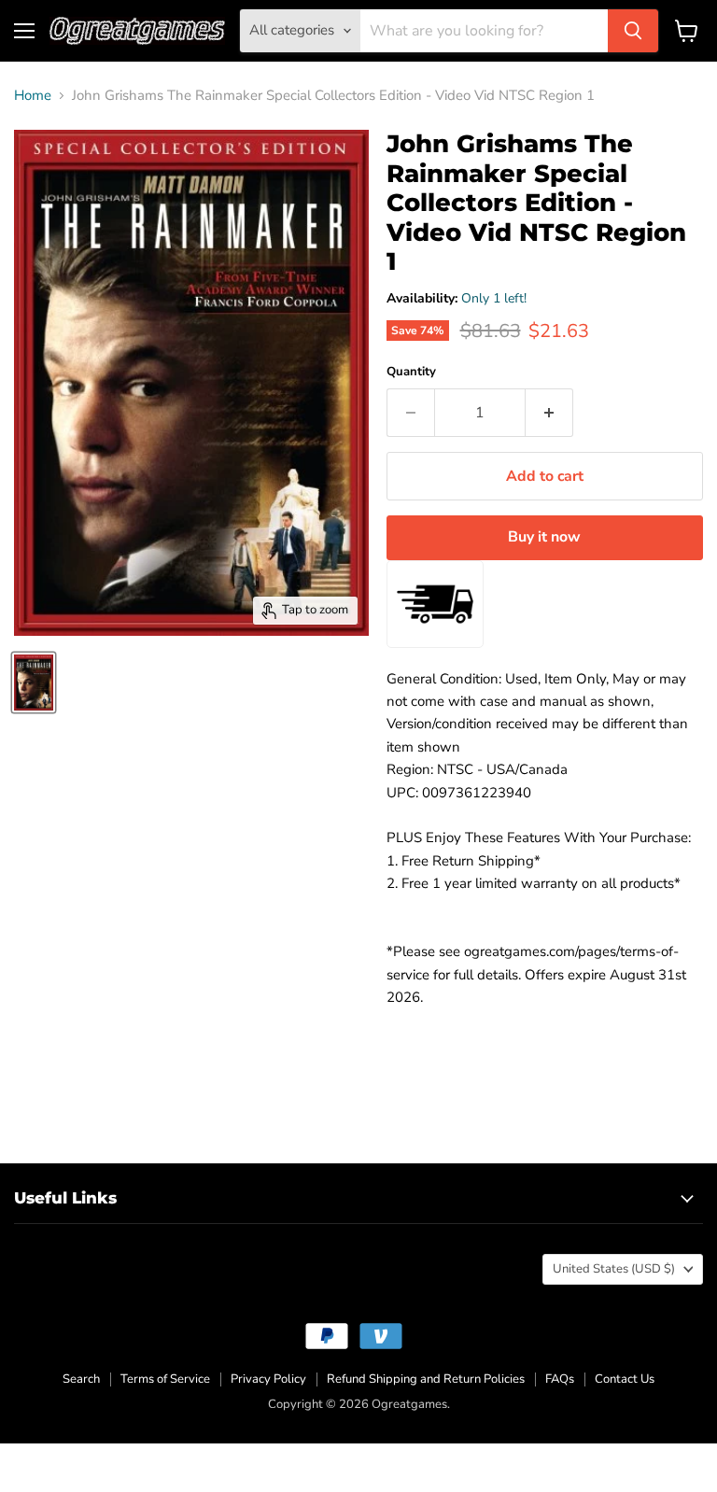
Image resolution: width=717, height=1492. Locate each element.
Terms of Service (165, 1379)
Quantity (411, 372)
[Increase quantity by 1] (549, 412)
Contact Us (624, 1379)
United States (614, 1268)
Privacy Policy (268, 1379)
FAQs (559, 1379)
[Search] (633, 30)
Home (32, 96)
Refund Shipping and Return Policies (426, 1379)
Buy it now (544, 537)
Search (81, 1379)
